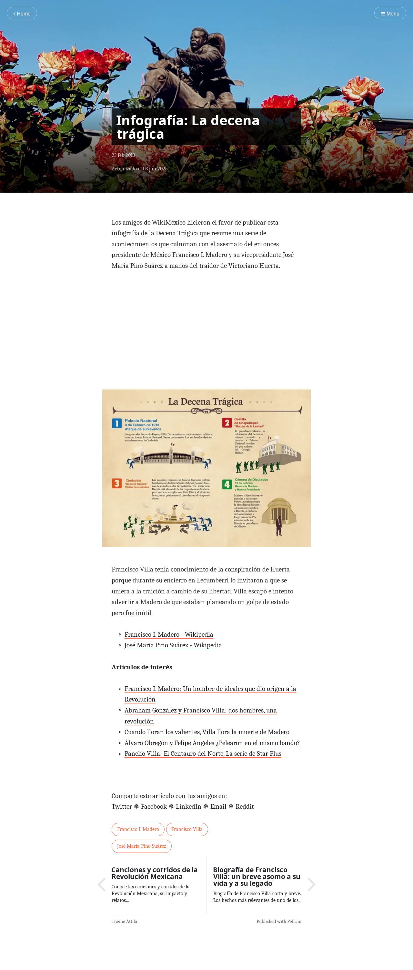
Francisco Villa (187, 829)
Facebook (154, 806)
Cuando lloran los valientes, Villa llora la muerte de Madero (207, 732)
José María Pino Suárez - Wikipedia (173, 645)
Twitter (122, 806)
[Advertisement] (206, 327)
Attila (131, 921)
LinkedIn (188, 806)
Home (23, 13)
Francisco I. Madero (138, 829)
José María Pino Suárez (141, 846)
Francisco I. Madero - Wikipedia (169, 634)
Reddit (245, 806)
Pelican (294, 921)
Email (218, 806)
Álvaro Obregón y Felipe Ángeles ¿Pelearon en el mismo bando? (212, 743)
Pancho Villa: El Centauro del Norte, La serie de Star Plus (203, 753)
